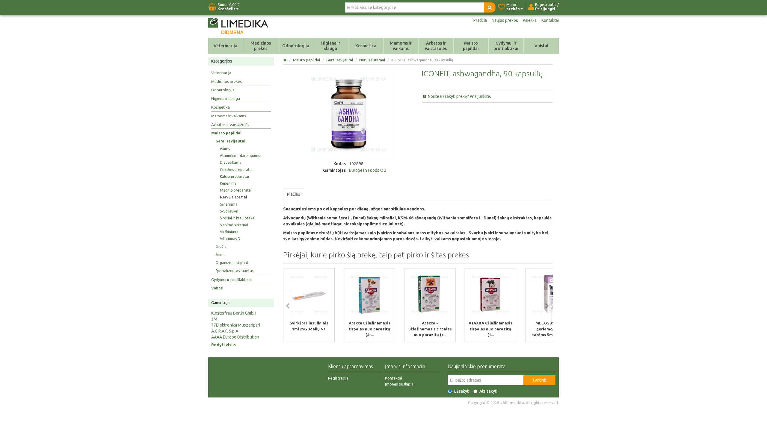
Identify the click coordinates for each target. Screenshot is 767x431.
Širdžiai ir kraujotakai (237, 218)
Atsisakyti (488, 391)
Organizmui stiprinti (232, 263)
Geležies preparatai (236, 170)
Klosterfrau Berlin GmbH (233, 313)
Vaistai (541, 45)
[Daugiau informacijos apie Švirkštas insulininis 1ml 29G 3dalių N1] (309, 294)
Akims (225, 149)
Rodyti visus (223, 344)
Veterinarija (225, 45)
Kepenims (228, 183)
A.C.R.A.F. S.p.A (224, 331)
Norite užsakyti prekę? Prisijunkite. (459, 96)
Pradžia (480, 20)
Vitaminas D (230, 239)
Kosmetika (365, 45)
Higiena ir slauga (330, 46)
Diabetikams (230, 162)
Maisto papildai (471, 46)
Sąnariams (228, 204)
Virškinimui (229, 232)
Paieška (530, 20)
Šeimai (221, 255)
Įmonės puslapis (399, 384)
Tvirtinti (539, 380)
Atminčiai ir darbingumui (240, 155)
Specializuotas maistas (234, 271)
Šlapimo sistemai (234, 225)
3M (214, 319)
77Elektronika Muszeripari (235, 325)
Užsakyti (461, 391)
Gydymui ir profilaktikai (505, 46)
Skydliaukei (229, 211)
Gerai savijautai (230, 141)
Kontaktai (550, 20)
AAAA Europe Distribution (235, 337)
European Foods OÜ (367, 170)
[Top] (285, 60)
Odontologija (295, 45)
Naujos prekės (505, 20)
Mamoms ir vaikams (401, 46)
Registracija (338, 378)
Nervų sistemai (233, 197)
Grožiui (221, 246)
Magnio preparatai (236, 190)
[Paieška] (490, 7)
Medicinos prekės (260, 46)
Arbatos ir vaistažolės (436, 46)
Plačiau (293, 194)
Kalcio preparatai (234, 176)
